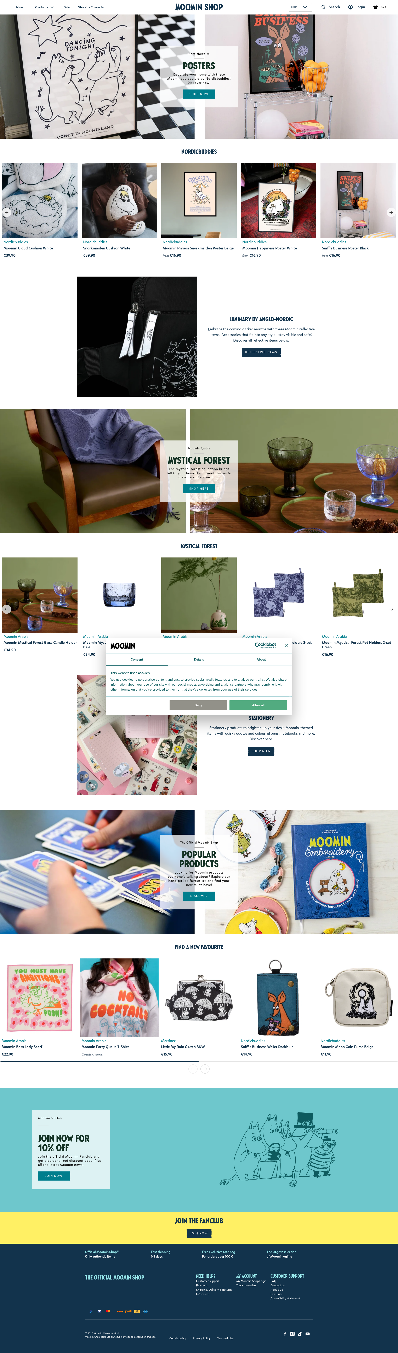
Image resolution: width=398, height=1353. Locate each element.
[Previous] (6, 212)
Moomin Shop (199, 7)
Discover (199, 896)
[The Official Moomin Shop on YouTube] (307, 1335)
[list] (199, 1009)
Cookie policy (177, 1338)
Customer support (208, 1281)
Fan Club (276, 1294)
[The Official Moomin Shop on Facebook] (285, 1335)
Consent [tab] (137, 659)
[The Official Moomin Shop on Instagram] (292, 1335)
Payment (202, 1285)
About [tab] (261, 659)
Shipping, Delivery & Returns (214, 1290)
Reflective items (261, 352)
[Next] (391, 212)
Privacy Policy (201, 1338)
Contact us (278, 1285)
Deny (198, 705)
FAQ (273, 1281)
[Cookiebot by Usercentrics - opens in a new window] (258, 646)
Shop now (199, 94)
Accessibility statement (285, 1298)
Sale (67, 7)
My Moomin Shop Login (251, 1281)
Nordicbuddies (199, 151)
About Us (277, 1290)
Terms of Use (225, 1338)
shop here (199, 488)
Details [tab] (199, 659)
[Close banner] (286, 645)
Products (41, 7)
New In (21, 7)
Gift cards (202, 1294)
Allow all (258, 705)
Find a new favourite (199, 947)
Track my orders (246, 1285)
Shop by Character (91, 7)
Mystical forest (199, 546)
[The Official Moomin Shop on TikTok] (300, 1335)
